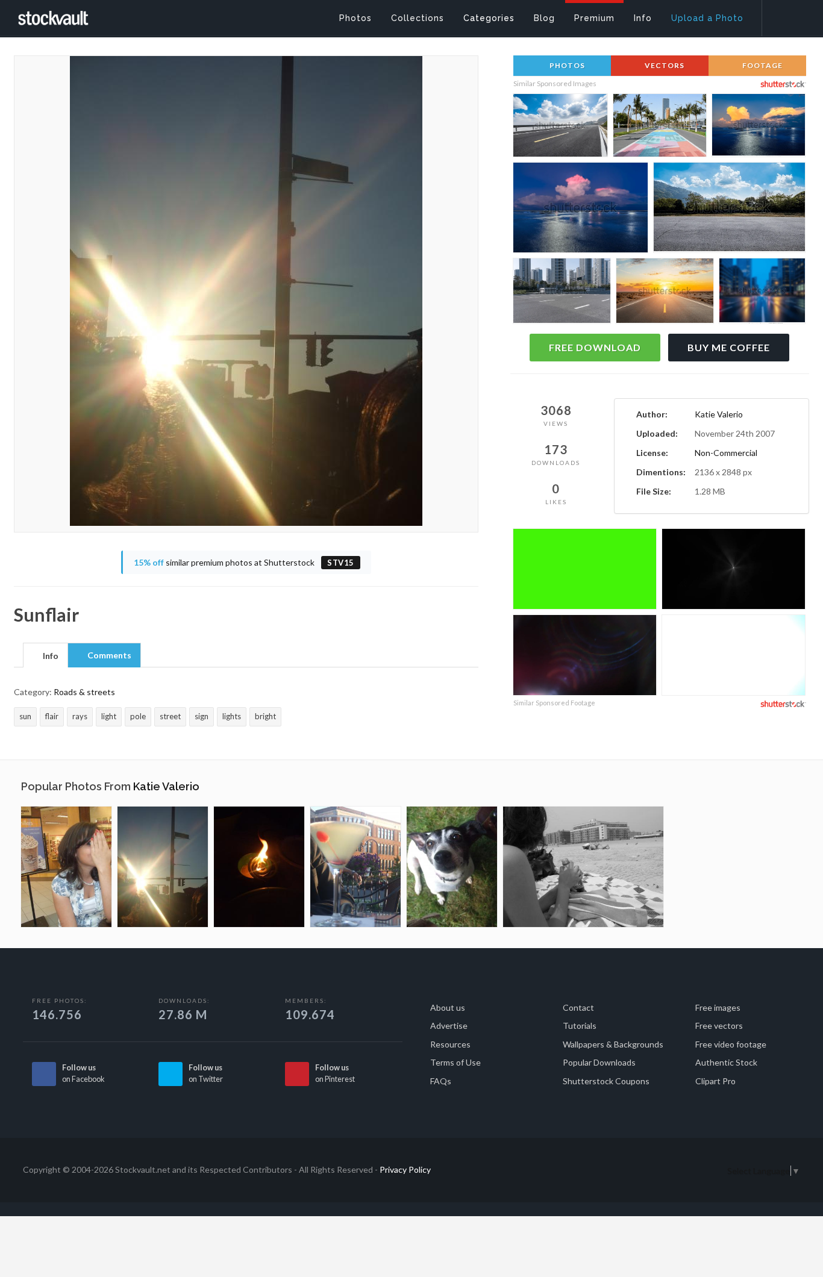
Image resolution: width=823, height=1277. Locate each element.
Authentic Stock (726, 1062)
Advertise (449, 1025)
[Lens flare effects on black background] (733, 571)
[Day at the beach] (583, 867)
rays (79, 716)
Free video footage (730, 1044)
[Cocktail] (355, 867)
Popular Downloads (599, 1062)
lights (231, 716)
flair (51, 716)
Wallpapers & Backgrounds (613, 1044)
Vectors (663, 65)
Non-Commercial (726, 453)
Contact (578, 1007)
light (108, 716)
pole (138, 716)
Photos (566, 65)
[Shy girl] (66, 867)
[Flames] (259, 867)
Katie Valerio (719, 414)
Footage (761, 65)
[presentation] (45, 656)
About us (447, 1007)
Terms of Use (455, 1062)
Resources (450, 1044)
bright (265, 716)
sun (25, 716)
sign (201, 716)
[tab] (45, 655)
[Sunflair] (162, 867)
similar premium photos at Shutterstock (244, 562)
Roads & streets (84, 692)
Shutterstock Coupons (606, 1081)
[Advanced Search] (784, 15)
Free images (717, 1007)
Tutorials (579, 1025)
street (170, 716)
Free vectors (719, 1025)
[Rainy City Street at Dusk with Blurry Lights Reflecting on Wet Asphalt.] (762, 292)
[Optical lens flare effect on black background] (733, 657)
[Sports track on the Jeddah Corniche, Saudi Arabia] (659, 127)
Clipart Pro (715, 1081)
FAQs (440, 1081)
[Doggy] (452, 867)
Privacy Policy (405, 1169)
